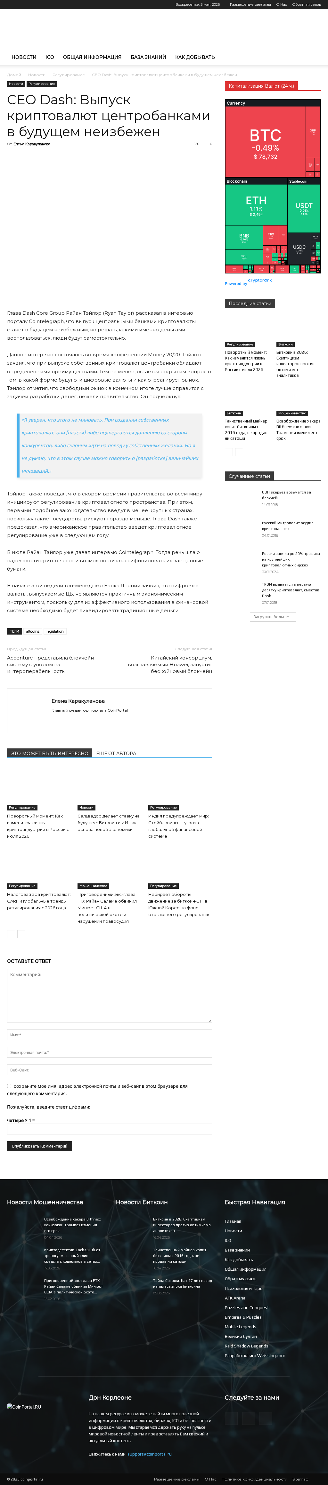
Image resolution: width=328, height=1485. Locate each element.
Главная (233, 1221)
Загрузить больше (271, 617)
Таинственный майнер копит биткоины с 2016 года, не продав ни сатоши (179, 1256)
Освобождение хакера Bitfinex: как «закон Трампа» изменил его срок (72, 1225)
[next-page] (21, 934)
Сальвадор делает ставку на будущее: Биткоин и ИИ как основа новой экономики (109, 822)
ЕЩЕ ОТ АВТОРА (116, 753)
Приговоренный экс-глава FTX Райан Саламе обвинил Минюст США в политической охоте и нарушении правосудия (107, 908)
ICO (49, 57)
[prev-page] (11, 934)
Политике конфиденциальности (254, 1479)
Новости (24, 57)
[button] (313, 58)
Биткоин (285, 344)
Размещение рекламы (250, 4)
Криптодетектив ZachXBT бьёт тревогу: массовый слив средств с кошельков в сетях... (72, 1256)
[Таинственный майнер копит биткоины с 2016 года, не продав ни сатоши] (247, 400)
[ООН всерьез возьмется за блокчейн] (241, 500)
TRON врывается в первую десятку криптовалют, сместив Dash (290, 590)
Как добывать (195, 57)
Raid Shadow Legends (246, 1345)
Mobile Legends (240, 1326)
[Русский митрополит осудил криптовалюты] (241, 531)
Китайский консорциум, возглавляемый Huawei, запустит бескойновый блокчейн (170, 664)
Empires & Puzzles (243, 1317)
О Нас (281, 4)
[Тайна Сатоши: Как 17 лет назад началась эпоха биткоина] (132, 1289)
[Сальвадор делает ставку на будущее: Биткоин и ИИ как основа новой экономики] (109, 788)
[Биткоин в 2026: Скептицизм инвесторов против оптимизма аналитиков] (298, 332)
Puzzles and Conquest (247, 1307)
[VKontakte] (33, 4)
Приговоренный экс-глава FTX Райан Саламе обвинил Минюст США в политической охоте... (73, 1286)
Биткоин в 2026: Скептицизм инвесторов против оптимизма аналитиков (295, 364)
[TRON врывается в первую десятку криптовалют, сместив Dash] (241, 592)
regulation (55, 631)
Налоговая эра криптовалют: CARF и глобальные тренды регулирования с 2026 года (39, 901)
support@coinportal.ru (149, 1454)
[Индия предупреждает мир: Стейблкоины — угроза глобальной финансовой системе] (180, 788)
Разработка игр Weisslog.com (255, 1355)
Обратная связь (306, 4)
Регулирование (69, 74)
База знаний (148, 57)
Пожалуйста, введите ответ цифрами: (48, 1107)
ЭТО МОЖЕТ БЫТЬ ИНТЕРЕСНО (49, 753)
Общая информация (92, 57)
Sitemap (300, 1479)
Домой (14, 74)
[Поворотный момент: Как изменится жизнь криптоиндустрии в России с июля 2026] (39, 788)
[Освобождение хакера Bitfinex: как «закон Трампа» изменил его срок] (298, 400)
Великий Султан (241, 1336)
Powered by (236, 283)
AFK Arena (235, 1297)
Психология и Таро (244, 1288)
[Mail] (12, 4)
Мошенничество (93, 886)
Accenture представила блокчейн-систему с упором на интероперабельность (51, 664)
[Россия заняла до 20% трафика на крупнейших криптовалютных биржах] (241, 562)
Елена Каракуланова (31, 144)
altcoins (32, 631)
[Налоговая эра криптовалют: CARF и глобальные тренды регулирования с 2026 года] (39, 867)
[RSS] (22, 4)
